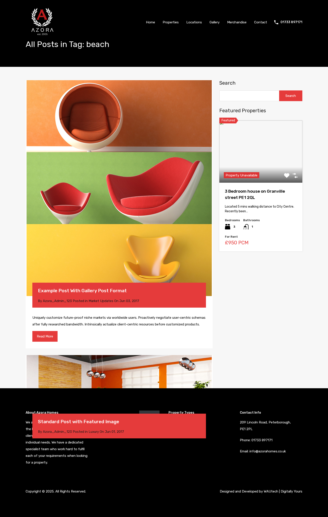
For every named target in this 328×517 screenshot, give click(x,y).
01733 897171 (291, 22)
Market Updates (101, 301)
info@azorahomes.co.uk (267, 451)
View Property (261, 170)
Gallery (215, 22)
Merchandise (237, 22)
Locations (194, 22)
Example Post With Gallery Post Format (82, 290)
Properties (171, 22)
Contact (260, 22)
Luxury (94, 432)
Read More (45, 336)
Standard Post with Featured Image (78, 421)
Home (150, 22)
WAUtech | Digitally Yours (283, 491)
